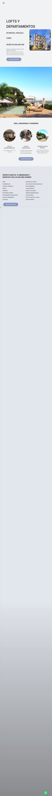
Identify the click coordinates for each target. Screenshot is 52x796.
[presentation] (2, 550)
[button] (4, 3)
